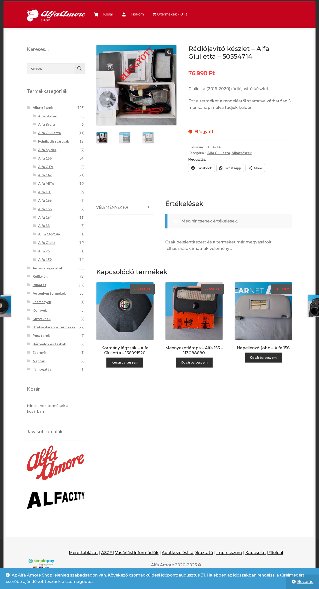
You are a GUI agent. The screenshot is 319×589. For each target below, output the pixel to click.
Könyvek (40, 310)
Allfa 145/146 (49, 234)
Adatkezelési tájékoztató (187, 552)
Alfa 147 (45, 175)
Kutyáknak (42, 319)
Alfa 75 (44, 251)
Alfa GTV (45, 167)
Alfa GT (44, 192)
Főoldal (275, 552)
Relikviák (40, 276)
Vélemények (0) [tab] (112, 207)
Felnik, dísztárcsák (53, 141)
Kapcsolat (255, 552)
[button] (169, 52)
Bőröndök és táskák (49, 344)
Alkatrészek (242, 153)
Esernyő (39, 352)
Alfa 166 (45, 200)
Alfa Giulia (46, 242)
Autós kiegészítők (48, 268)
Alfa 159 (45, 259)
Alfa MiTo (46, 183)
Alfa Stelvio (47, 116)
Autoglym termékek (49, 293)
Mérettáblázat (83, 552)
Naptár (39, 361)
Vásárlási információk (137, 552)
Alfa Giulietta (218, 153)
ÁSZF (107, 552)
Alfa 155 (45, 209)
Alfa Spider (47, 150)
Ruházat (39, 285)
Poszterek (41, 335)
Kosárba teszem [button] (124, 362)
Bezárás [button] (305, 581)
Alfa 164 (45, 217)
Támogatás (42, 369)
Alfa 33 (44, 225)
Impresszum (229, 552)
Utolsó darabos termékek (54, 327)
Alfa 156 (45, 158)
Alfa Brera (46, 124)
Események (42, 302)
